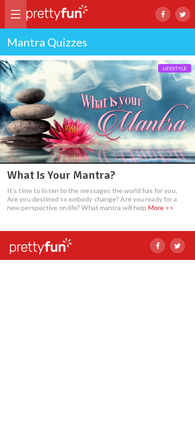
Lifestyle (174, 68)
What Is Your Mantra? (61, 175)
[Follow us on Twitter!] (182, 14)
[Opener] (16, 14)
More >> (161, 207)
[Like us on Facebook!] (162, 14)
